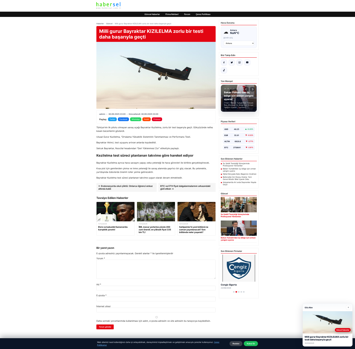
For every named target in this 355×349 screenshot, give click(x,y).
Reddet (236, 343)
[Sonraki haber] (252, 89)
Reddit (146, 119)
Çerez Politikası (203, 14)
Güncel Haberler (152, 14)
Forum (187, 14)
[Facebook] (224, 62)
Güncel (109, 23)
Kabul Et (251, 343)
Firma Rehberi (172, 14)
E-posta (101, 295)
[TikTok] (224, 70)
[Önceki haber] (246, 89)
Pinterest (157, 119)
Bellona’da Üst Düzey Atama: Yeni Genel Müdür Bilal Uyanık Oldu (237, 178)
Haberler (100, 23)
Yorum (100, 258)
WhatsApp (136, 119)
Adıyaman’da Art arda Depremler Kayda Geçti (239, 183)
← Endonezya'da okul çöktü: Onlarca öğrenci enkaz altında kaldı (125, 187)
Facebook (123, 119)
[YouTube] (247, 62)
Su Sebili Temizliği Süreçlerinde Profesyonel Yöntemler (236, 164)
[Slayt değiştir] (234, 292)
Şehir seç (228, 38)
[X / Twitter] (232, 62)
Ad (98, 284)
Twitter (112, 119)
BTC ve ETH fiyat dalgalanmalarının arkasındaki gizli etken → (185, 187)
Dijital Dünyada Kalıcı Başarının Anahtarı (239, 174)
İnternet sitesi (103, 306)
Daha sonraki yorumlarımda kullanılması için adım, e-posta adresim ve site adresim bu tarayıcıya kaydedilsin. (153, 320)
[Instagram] (239, 62)
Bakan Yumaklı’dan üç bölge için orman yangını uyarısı (239, 170)
